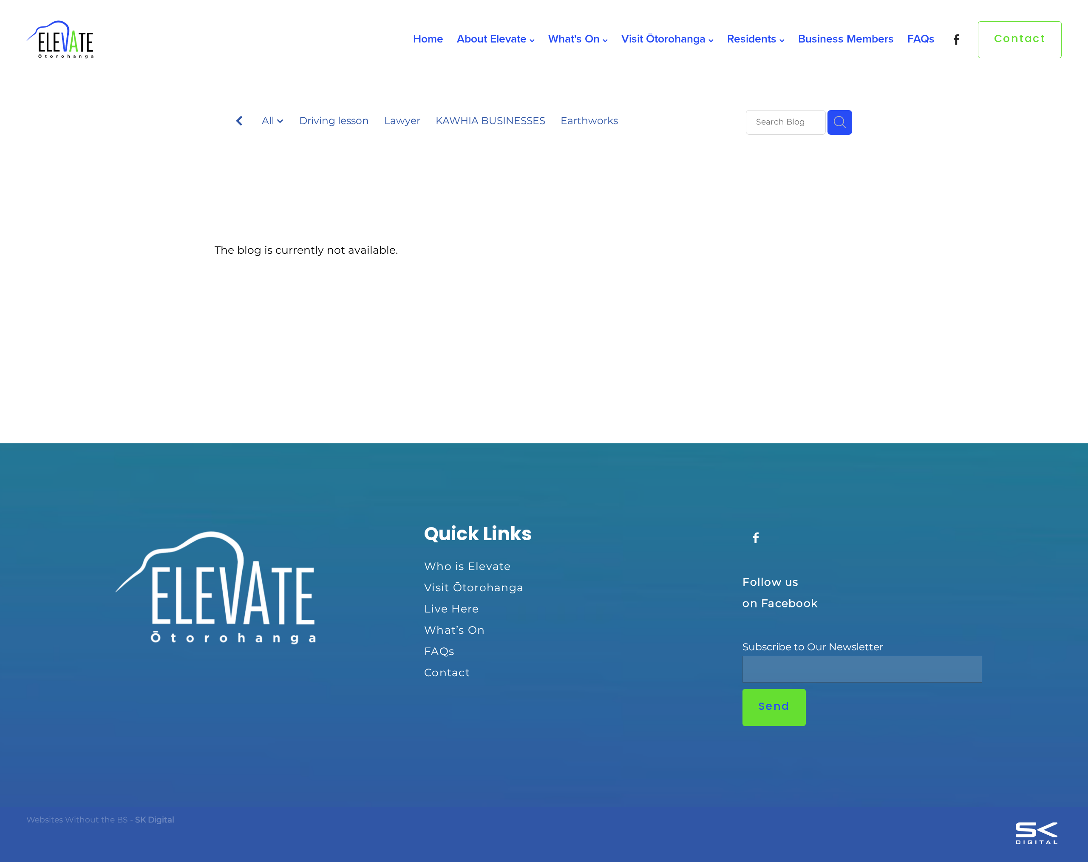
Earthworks (589, 121)
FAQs (921, 38)
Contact (1020, 39)
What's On (575, 38)
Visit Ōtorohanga (664, 38)
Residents (753, 38)
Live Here (451, 609)
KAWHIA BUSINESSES (490, 121)
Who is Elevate (467, 567)
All (269, 121)
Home (428, 38)
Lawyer (402, 121)
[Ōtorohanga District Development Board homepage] (129, 39)
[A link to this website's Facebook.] (956, 39)
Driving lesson (334, 121)
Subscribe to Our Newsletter (812, 647)
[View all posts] (239, 123)
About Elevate (493, 38)
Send (774, 707)
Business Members (846, 38)
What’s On (454, 630)
